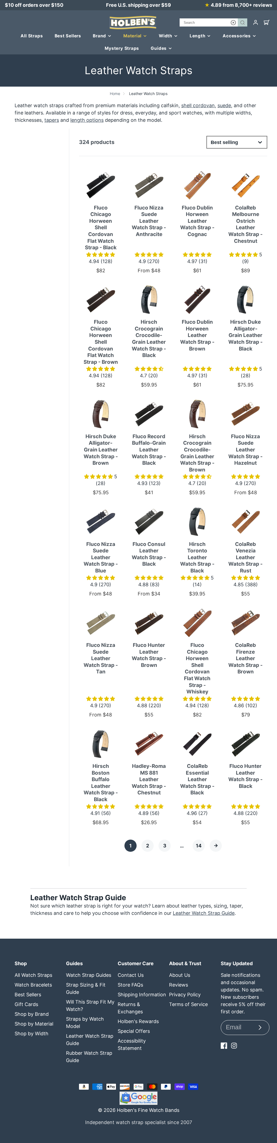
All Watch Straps (33, 975)
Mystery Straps (122, 48)
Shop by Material (34, 1024)
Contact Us (131, 975)
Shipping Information (142, 994)
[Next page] (216, 846)
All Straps (32, 35)
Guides (159, 48)
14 (199, 846)
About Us (179, 975)
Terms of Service (188, 1004)
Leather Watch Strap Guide (204, 913)
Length (198, 35)
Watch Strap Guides (88, 975)
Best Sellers (68, 35)
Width (165, 35)
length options (87, 120)
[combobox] (213, 22)
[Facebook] (224, 1045)
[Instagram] (234, 1045)
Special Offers (134, 1031)
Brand (99, 35)
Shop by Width (31, 1033)
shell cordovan (198, 105)
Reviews (178, 985)
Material (132, 35)
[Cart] (267, 22)
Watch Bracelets (33, 985)
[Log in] (256, 22)
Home (115, 93)
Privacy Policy (185, 994)
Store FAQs (130, 985)
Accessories (237, 35)
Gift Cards (26, 1004)
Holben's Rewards (138, 1021)
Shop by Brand (32, 1014)
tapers (51, 120)
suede (224, 105)
